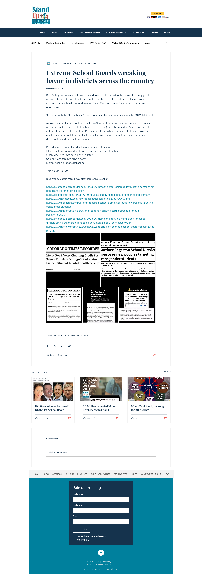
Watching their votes (55, 43)
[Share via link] (69, 346)
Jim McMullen (77, 43)
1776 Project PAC (98, 43)
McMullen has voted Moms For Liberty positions (99, 408)
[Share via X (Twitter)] (55, 346)
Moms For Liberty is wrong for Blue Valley (147, 408)
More (147, 43)
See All (167, 371)
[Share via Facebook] (47, 346)
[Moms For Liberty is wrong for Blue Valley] (149, 389)
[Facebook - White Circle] (101, 553)
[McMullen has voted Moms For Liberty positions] (101, 389)
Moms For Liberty (55, 336)
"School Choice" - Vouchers (125, 43)
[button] (166, 43)
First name (78, 494)
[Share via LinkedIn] (62, 346)
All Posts (35, 43)
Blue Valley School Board (76, 336)
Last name (78, 505)
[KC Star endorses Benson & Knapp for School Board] (53, 389)
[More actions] (154, 63)
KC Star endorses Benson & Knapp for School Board (52, 408)
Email (76, 516)
